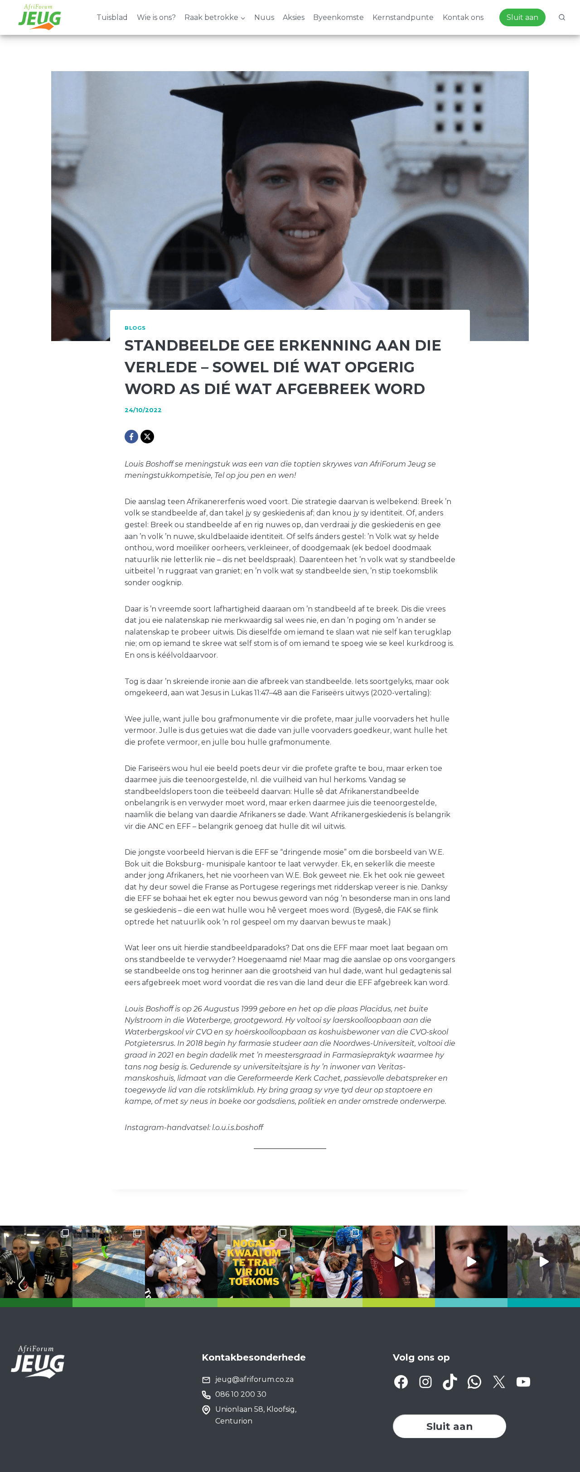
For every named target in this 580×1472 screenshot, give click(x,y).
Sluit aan (522, 17)
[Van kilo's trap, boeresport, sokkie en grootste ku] (326, 1262)
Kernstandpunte (403, 17)
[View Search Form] (562, 17)
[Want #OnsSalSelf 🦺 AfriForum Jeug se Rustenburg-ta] (108, 1262)
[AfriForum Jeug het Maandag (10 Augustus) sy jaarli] (398, 1262)
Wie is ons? (156, 17)
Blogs (135, 328)
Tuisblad (112, 17)
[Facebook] (131, 436)
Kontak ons (463, 17)
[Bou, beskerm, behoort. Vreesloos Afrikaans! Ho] (544, 1262)
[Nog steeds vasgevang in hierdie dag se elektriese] (181, 1262)
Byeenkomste (338, 17)
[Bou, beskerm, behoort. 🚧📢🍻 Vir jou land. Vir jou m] (471, 1262)
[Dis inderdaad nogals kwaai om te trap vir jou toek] (254, 1262)
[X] (147, 436)
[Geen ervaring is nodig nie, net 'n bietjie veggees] (36, 1262)
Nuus (264, 17)
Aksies (293, 17)
